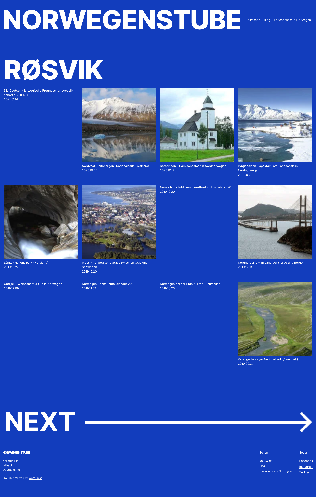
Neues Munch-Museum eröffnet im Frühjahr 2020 (195, 187)
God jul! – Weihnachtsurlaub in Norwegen (33, 284)
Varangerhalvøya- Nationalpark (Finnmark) (268, 359)
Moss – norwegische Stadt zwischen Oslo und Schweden (115, 265)
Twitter (304, 472)
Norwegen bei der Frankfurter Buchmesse (190, 284)
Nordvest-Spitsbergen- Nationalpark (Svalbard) (115, 166)
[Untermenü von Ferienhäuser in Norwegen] (312, 20)
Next (158, 421)
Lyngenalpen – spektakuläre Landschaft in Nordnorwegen (268, 168)
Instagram (306, 466)
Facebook (306, 461)
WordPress (35, 478)
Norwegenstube (122, 20)
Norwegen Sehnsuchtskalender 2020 (108, 284)
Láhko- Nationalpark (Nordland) (26, 262)
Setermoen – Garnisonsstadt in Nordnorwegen (193, 166)
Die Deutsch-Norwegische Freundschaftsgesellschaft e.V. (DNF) (38, 93)
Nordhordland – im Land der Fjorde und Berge (270, 262)
